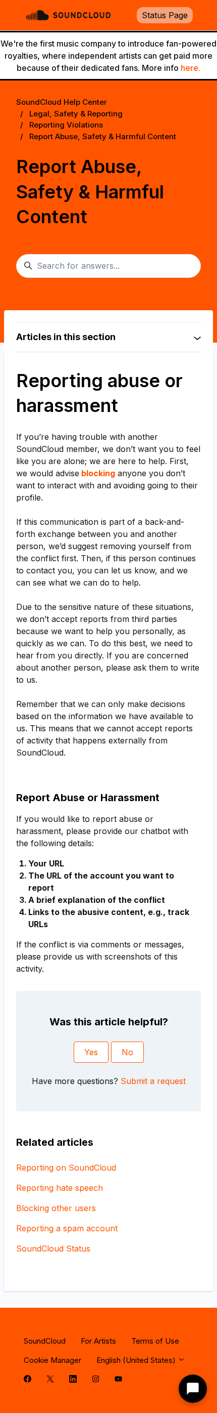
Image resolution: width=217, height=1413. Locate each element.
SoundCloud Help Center (61, 102)
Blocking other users (56, 1208)
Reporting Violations (66, 125)
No (127, 1052)
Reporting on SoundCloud (66, 1167)
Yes (91, 1052)
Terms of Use (155, 1341)
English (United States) (137, 1360)
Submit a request (153, 1081)
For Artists (98, 1341)
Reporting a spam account (67, 1228)
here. (190, 68)
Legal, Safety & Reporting (76, 113)
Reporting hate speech (59, 1188)
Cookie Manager (52, 1360)
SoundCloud (45, 1341)
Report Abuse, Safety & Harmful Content (102, 136)
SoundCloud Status (53, 1248)
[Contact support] (193, 1389)
